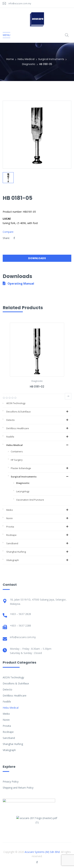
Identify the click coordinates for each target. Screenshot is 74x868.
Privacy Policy (10, 781)
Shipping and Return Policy (18, 787)
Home (10, 59)
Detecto (10, 420)
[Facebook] (14, 238)
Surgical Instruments (51, 59)
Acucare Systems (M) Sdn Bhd (42, 852)
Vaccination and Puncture (30, 499)
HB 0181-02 (37, 386)
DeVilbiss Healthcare (17, 428)
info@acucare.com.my (19, 3)
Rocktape (11, 535)
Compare (8, 231)
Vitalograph (12, 560)
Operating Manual (20, 283)
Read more (68, 396)
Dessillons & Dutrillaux (18, 411)
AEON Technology (16, 403)
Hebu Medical (26, 59)
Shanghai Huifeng (16, 551)
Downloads (37, 258)
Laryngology (22, 491)
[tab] (37, 259)
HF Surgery (17, 459)
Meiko (9, 509)
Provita (10, 526)
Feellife (10, 436)
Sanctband (12, 543)
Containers (17, 451)
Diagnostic (28, 64)
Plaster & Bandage (21, 468)
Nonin (9, 518)
